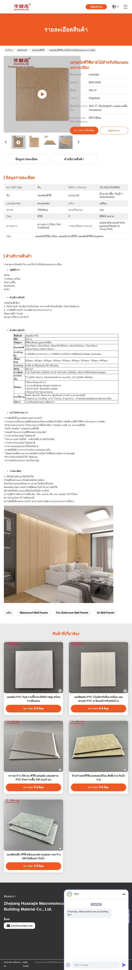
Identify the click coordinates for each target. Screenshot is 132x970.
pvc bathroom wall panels (72, 612)
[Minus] (124, 894)
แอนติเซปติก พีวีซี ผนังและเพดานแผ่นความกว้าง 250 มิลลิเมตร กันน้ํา (34, 856)
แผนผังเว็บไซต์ (25, 964)
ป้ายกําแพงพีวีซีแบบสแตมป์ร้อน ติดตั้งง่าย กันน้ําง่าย (98, 777)
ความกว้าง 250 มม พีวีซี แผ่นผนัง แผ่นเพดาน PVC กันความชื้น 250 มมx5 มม (33, 777)
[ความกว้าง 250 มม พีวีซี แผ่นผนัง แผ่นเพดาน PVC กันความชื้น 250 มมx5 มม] (33, 746)
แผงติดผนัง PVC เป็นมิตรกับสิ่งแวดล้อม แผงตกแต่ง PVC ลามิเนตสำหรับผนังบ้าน (98, 699)
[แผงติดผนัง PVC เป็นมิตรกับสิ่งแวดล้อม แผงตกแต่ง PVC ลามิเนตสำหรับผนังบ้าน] (98, 667)
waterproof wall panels (34, 612)
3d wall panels (105, 612)
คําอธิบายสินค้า (74, 159)
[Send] (124, 964)
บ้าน (10, 50)
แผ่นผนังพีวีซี (38, 50)
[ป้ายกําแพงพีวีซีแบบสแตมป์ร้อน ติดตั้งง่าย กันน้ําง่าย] (98, 746)
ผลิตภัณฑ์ (22, 50)
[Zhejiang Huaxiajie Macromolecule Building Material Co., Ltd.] (21, 7)
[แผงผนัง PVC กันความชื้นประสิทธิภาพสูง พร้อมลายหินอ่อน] (33, 667)
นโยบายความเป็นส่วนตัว (12, 964)
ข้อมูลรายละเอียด (26, 159)
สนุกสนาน (96, 6)
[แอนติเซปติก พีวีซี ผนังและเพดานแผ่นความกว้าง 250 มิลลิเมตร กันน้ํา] (33, 825)
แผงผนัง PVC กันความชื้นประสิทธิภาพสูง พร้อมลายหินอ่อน (33, 699)
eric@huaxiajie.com (22, 925)
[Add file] (68, 964)
